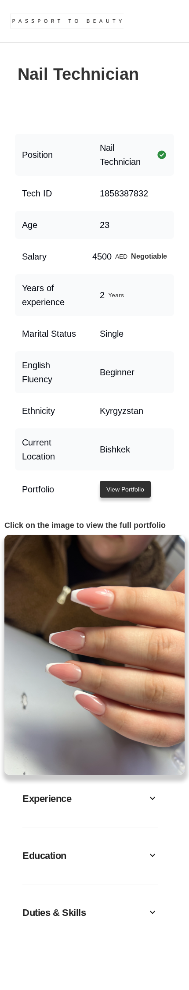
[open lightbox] (94, 655)
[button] (90, 798)
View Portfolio (125, 489)
